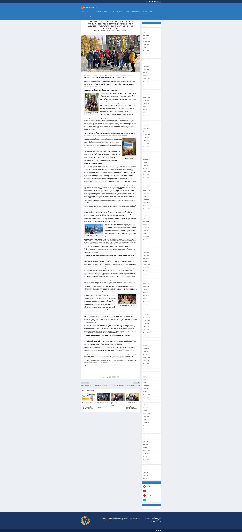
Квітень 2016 (146, 410)
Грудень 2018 (146, 311)
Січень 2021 (145, 233)
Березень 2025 (146, 78)
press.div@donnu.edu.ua (155, 521)
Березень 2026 (146, 41)
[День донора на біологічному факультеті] (118, 397)
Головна (83, 11)
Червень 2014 (146, 475)
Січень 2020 (145, 270)
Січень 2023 (145, 159)
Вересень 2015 (146, 432)
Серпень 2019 (146, 286)
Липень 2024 (146, 103)
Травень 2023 (146, 146)
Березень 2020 (146, 264)
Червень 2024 (146, 106)
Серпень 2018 (146, 323)
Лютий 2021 (146, 230)
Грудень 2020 (146, 236)
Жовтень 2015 (146, 428)
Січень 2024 (145, 122)
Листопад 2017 (146, 351)
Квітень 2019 (146, 298)
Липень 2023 (146, 140)
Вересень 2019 (146, 283)
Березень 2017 (146, 376)
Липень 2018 (146, 326)
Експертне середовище (123, 11)
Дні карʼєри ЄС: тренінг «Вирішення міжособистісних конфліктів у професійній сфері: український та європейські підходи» (88, 405)
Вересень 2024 (146, 97)
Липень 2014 (146, 472)
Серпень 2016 (146, 397)
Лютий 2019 (146, 304)
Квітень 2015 (146, 447)
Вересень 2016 (146, 394)
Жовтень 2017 (146, 354)
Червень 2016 (146, 404)
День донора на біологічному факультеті (117, 403)
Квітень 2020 (146, 261)
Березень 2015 (146, 450)
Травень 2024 (146, 109)
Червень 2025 (146, 69)
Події (92, 11)
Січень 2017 (145, 382)
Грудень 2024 (146, 87)
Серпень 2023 (146, 137)
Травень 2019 (146, 295)
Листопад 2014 (146, 463)
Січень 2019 (145, 308)
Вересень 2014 (146, 469)
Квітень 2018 (146, 335)
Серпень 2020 (146, 249)
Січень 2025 (145, 84)
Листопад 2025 (146, 53)
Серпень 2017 (146, 360)
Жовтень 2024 (146, 94)
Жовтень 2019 (146, 280)
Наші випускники (134, 11)
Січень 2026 (145, 47)
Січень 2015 (145, 456)
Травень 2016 (146, 407)
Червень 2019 (146, 292)
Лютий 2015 (146, 453)
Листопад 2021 (146, 202)
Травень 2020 (146, 258)
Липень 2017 (146, 363)
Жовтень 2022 (146, 168)
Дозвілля (92, 16)
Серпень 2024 (146, 100)
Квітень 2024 (146, 112)
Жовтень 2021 (146, 205)
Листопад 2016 (146, 388)
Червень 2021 (146, 218)
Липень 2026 (146, 29)
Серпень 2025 (146, 63)
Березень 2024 (146, 115)
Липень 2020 (146, 252)
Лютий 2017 (146, 379)
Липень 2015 (146, 438)
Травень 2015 (146, 444)
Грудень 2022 (146, 162)
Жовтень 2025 (146, 57)
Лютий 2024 (146, 118)
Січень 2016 (145, 419)
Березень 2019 (146, 301)
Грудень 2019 (146, 273)
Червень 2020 (146, 255)
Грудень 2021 (146, 199)
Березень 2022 (146, 190)
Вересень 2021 (146, 208)
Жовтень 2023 (146, 131)
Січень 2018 (145, 345)
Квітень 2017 (146, 373)
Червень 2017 (146, 366)
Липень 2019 (146, 289)
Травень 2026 (146, 35)
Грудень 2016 (146, 385)
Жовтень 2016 (146, 391)
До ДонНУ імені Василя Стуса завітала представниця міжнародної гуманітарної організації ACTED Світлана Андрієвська (132, 405)
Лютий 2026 (146, 44)
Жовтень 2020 (146, 242)
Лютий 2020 (146, 267)
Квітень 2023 (146, 149)
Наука (87, 11)
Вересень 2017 (146, 357)
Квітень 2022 (146, 187)
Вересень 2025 (146, 60)
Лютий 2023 (146, 156)
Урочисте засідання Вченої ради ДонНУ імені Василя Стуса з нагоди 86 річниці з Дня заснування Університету (103, 405)
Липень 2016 (146, 401)
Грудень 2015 (146, 422)
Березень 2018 (146, 339)
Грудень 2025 (146, 50)
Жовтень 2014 (146, 466)
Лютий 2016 (146, 416)
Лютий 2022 (146, 193)
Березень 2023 (146, 153)
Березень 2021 (146, 227)
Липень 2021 (146, 215)
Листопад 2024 (146, 91)
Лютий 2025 (146, 81)
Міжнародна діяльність (146, 11)
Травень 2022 (146, 184)
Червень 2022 (146, 180)
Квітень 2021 (146, 224)
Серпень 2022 (146, 174)
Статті (113, 11)
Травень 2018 (146, 332)
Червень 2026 (146, 32)
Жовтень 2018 (146, 317)
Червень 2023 (146, 143)
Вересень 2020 (146, 246)
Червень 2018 (146, 329)
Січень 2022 (145, 196)
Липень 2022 (146, 177)
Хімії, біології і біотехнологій (121, 30)
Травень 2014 (146, 478)
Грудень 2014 (146, 459)
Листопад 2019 (146, 277)
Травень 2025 (146, 72)
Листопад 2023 (146, 128)
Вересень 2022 (146, 171)
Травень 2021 (146, 221)
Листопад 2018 (146, 314)
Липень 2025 (146, 66)
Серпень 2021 (146, 211)
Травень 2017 (146, 370)
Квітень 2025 (146, 75)
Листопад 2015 (146, 425)
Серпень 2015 (146, 435)
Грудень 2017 (146, 348)
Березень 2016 (146, 413)
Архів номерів (84, 16)
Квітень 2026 (146, 38)
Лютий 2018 (146, 342)
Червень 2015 (146, 441)
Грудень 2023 (146, 125)
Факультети (107, 11)
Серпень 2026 (146, 26)
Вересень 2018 (146, 320)
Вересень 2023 (146, 134)
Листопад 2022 (146, 165)
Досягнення (99, 11)
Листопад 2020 (146, 239)
